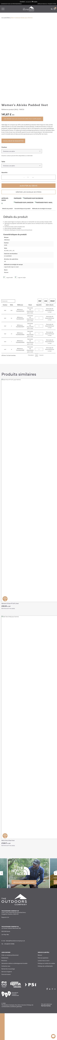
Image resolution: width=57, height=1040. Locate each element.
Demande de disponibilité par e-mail (49, 310)
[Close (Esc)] (2, 1029)
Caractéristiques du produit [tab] (22, 208)
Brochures (4, 960)
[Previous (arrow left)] (2, 1033)
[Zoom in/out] (2, 1015)
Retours (40, 955)
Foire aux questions (43, 958)
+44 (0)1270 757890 (51, 3)
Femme (6, 272)
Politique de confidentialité (45, 966)
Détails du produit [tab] (7, 208)
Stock (30, 305)
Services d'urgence (6, 971)
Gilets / (9, 18)
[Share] (2, 1024)
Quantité (38, 305)
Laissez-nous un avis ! (44, 960)
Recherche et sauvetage (8, 969)
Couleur (4, 147)
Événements (4, 958)
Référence (20, 305)
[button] (1, 92)
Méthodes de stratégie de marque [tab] (42, 208)
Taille (3, 161)
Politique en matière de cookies (46, 963)
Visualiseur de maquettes (13, 141)
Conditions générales (16, 1006)
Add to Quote (49, 305)
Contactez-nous (5, 966)
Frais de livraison (6, 974)
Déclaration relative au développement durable (14, 963)
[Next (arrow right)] (2, 1038)
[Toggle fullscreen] (2, 1020)
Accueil (3, 18)
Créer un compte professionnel (9, 955)
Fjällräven (7, 239)
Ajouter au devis (28, 185)
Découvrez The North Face (24, 882)
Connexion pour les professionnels (11, 3)
